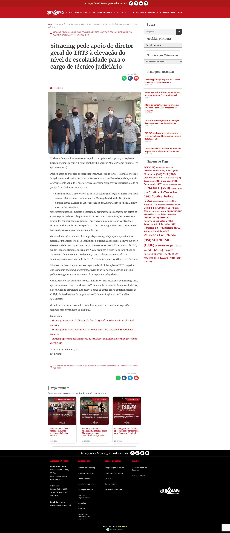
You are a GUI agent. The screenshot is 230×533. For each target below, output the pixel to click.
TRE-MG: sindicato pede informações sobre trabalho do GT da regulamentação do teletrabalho (163, 136)
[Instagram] (136, 3)
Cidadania (153, 174)
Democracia (153, 184)
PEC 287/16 (174, 211)
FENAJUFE (61, 366)
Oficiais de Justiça (157, 207)
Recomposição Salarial (158, 221)
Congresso (75, 32)
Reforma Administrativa (160, 224)
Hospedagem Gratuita (114, 468)
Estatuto (81, 509)
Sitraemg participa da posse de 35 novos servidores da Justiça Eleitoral (60, 432)
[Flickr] (146, 3)
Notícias (69, 12)
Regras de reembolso (114, 473)
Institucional (81, 12)
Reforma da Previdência (162, 227)
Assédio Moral (154, 170)
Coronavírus (152, 181)
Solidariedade (165, 245)
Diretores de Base (101, 12)
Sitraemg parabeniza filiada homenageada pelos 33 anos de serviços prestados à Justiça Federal (94, 432)
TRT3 (87, 35)
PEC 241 (161, 211)
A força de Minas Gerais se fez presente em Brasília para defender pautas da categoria (162, 108)
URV (148, 262)
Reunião (155, 235)
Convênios (153, 12)
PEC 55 (152, 211)
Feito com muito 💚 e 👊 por (115, 526)
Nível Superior (88, 366)
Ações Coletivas (139, 475)
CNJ (169, 174)
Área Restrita (110, 484)
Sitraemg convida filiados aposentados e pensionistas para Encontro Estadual (126, 430)
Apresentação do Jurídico (139, 469)
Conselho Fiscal (84, 479)
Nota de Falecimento (162, 201)
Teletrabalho (153, 254)
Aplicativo (160, 167)
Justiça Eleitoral (108, 32)
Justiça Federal (125, 32)
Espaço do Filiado (122, 12)
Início (50, 24)
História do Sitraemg (86, 468)
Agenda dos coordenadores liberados (84, 516)
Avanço (172, 171)
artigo (169, 167)
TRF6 (148, 258)
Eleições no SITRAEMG (172, 184)
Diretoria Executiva (86, 473)
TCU (168, 250)
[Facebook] (131, 3)
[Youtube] (141, 3)
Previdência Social (157, 214)
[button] (124, 78)
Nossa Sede (83, 503)
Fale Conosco (177, 12)
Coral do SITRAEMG (171, 178)
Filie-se (166, 12)
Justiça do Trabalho (74, 366)
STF (73, 35)
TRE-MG (134, 366)
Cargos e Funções (61, 32)
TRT (54, 368)
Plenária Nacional (61, 35)
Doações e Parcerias (86, 484)
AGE (149, 167)
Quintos (163, 217)
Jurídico (140, 12)
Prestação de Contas (86, 490)
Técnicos (79, 35)
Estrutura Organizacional (84, 496)
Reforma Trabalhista (156, 231)
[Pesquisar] (179, 32)
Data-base (169, 181)
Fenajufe (86, 32)
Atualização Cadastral (114, 490)
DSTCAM (108, 479)
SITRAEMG (122, 366)
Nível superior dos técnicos (106, 366)
